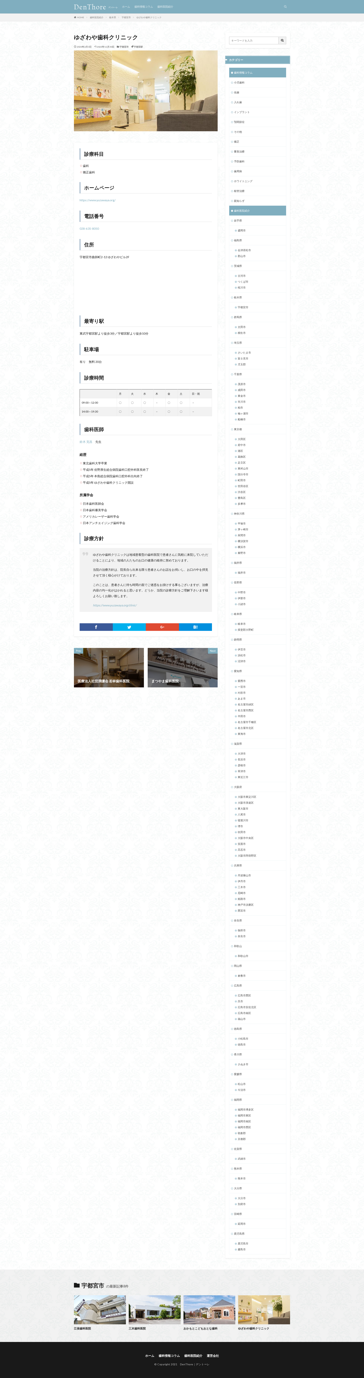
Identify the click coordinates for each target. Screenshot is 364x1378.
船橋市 (242, 419)
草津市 (242, 771)
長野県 (238, 582)
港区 (240, 450)
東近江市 (243, 777)
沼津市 (242, 661)
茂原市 (242, 384)
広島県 (238, 985)
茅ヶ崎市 (243, 529)
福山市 (242, 1018)
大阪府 (238, 786)
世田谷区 (243, 486)
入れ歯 (238, 102)
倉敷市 (242, 975)
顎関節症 (239, 121)
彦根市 (242, 765)
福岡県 (238, 1099)
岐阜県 (238, 614)
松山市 (242, 1084)
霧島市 (242, 1249)
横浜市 (242, 547)
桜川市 (242, 287)
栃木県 (112, 17)
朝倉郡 (242, 1133)
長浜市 (242, 759)
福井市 (242, 572)
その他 (238, 131)
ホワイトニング (243, 181)
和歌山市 (243, 955)
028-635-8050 (89, 228)
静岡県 (238, 639)
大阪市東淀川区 (247, 796)
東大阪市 (243, 808)
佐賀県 (238, 1148)
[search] (282, 40)
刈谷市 (242, 692)
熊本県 (238, 1168)
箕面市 (242, 843)
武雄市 (242, 1158)
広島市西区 (244, 995)
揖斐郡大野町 (246, 629)
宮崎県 (238, 1213)
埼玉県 (238, 342)
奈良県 (238, 920)
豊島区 (242, 497)
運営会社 (213, 1355)
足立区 (242, 462)
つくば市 (243, 281)
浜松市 (242, 655)
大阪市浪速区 (246, 802)
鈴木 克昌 (86, 441)
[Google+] (162, 627)
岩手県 (238, 220)
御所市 (242, 930)
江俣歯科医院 (82, 1328)
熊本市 (242, 1178)
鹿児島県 (239, 1233)
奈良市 (242, 936)
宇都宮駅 (138, 46)
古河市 (242, 275)
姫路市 (242, 898)
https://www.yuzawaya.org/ (98, 200)
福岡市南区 (244, 1121)
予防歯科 (239, 161)
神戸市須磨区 (246, 904)
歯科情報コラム (143, 6)
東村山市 (243, 468)
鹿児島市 (243, 1243)
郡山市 (242, 256)
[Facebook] (96, 627)
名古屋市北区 (246, 727)
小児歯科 (239, 82)
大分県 (238, 1188)
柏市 (240, 407)
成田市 (242, 389)
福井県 (238, 562)
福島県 (238, 240)
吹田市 (242, 832)
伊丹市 (242, 881)
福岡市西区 (244, 1127)
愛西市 (242, 680)
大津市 (242, 753)
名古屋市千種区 (247, 722)
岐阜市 (242, 623)
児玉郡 (242, 364)
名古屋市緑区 (246, 704)
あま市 (242, 698)
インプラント (242, 112)
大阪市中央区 (246, 838)
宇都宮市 (126, 17)
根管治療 (239, 191)
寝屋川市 (243, 820)
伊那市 (242, 598)
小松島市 (243, 1038)
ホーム (126, 6)
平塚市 (242, 523)
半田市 (242, 716)
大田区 (242, 439)
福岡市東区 (244, 1115)
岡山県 (238, 965)
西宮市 (242, 910)
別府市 (242, 1204)
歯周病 (238, 171)
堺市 (240, 826)
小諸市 (242, 604)
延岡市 (242, 1223)
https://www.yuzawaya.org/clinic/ (114, 605)
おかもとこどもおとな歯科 (201, 1328)
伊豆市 (242, 649)
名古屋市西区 (246, 710)
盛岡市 (242, 230)
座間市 (242, 535)
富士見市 (243, 358)
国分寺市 (243, 474)
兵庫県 (238, 865)
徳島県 (238, 1028)
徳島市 (242, 1044)
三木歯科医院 (137, 1328)
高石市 (242, 849)
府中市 (242, 444)
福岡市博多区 (246, 1109)
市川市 (242, 401)
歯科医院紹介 (165, 6)
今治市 (242, 1089)
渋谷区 (242, 492)
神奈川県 (239, 513)
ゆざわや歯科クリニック (149, 17)
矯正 (236, 141)
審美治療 (239, 151)
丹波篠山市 (244, 875)
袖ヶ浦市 (243, 413)
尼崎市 (242, 893)
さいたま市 (244, 352)
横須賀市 (243, 541)
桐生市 (242, 332)
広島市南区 (244, 1013)
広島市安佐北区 (247, 1007)
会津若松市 (244, 250)
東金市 (242, 395)
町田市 (242, 480)
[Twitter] (129, 627)
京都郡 (242, 1139)
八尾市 (242, 814)
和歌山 (238, 946)
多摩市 (242, 503)
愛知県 (238, 671)
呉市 (240, 1001)
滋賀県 (238, 743)
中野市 (242, 592)
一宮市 (242, 686)
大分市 (242, 1198)
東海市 (242, 733)
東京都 (238, 429)
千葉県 (238, 374)
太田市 (242, 327)
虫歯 (236, 92)
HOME (80, 17)
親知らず (239, 200)
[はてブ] (195, 627)
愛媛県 (238, 1074)
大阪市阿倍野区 (247, 855)
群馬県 (238, 317)
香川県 (238, 1054)
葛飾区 (242, 456)
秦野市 (242, 552)
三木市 (242, 887)
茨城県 (238, 265)
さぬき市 (243, 1064)
